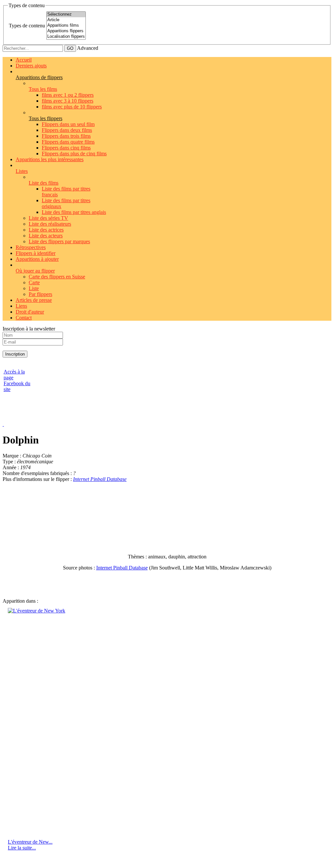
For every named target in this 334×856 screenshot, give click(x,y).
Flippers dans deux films (67, 130)
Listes (22, 171)
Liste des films (43, 183)
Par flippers (40, 294)
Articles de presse (34, 300)
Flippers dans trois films (66, 136)
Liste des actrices (46, 229)
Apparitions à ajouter (37, 259)
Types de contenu (27, 25)
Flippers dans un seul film (68, 124)
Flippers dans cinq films (66, 147)
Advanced (87, 48)
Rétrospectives (31, 247)
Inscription (15, 354)
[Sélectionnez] (66, 14)
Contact (24, 317)
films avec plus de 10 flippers (72, 106)
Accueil (24, 60)
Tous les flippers (45, 118)
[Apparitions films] (66, 25)
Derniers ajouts (31, 65)
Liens (21, 306)
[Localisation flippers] (66, 36)
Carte (34, 282)
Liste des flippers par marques (59, 241)
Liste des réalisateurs (50, 224)
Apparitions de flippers (39, 77)
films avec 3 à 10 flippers (67, 101)
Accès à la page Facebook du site (17, 380)
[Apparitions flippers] (66, 31)
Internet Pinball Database (100, 479)
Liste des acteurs (46, 235)
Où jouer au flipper (35, 271)
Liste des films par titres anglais (74, 212)
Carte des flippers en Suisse (57, 276)
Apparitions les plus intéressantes (50, 159)
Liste (34, 288)
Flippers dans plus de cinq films (74, 153)
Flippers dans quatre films (68, 142)
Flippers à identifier (35, 253)
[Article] (66, 20)
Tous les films (43, 89)
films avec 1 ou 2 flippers (68, 95)
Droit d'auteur (30, 312)
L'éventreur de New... (30, 842)
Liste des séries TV (48, 218)
